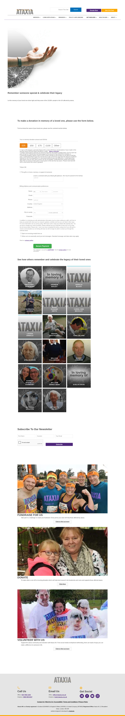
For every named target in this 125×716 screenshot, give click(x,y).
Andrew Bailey (54, 285)
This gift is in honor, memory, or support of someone (36, 172)
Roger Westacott (54, 334)
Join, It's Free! (109, 10)
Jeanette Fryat (54, 408)
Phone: (30, 199)
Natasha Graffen (30, 408)
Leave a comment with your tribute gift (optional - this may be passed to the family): (58, 175)
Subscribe (59, 444)
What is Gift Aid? (54, 151)
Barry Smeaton (79, 359)
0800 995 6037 (27, 697)
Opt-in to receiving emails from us (32, 233)
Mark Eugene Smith (54, 309)
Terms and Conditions (70, 702)
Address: (29, 207)
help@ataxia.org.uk (60, 697)
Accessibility (58, 702)
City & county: (28, 212)
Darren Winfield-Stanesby (29, 382)
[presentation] (30, 442)
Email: (30, 195)
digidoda (71, 711)
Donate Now (94, 10)
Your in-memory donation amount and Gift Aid (33, 139)
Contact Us (40, 702)
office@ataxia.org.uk (59, 695)
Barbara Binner (30, 310)
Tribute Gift (23, 167)
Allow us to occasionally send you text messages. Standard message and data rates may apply (50, 236)
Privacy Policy (83, 702)
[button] (62, 522)
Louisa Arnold (29, 334)
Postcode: (29, 216)
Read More (31, 289)
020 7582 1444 (26, 695)
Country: (29, 204)
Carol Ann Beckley (79, 310)
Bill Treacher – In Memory (30, 284)
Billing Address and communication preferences (34, 186)
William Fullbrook (54, 359)
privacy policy (29, 240)
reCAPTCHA (50, 249)
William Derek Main (54, 383)
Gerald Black (78, 285)
